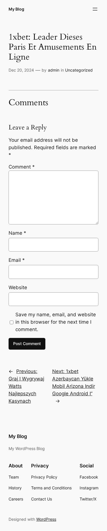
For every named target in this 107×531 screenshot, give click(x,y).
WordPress (46, 519)
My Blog (16, 9)
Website (18, 287)
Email (17, 260)
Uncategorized (79, 70)
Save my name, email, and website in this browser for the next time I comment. (55, 322)
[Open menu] (95, 9)
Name (17, 233)
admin (53, 70)
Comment (22, 167)
